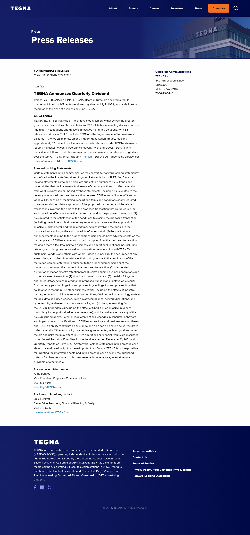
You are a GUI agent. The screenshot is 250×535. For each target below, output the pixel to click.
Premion (87, 156)
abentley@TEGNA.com (48, 387)
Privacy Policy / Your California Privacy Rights (162, 470)
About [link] (113, 8)
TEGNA (46, 442)
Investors (177, 8)
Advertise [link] (219, 8)
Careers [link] (155, 8)
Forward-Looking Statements (151, 476)
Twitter (50, 487)
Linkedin (43, 487)
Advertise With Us (144, 451)
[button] (235, 8)
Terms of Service (143, 463)
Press (198, 8)
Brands (133, 8)
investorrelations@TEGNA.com (52, 412)
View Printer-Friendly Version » (52, 74)
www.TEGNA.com (71, 161)
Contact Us (140, 457)
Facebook (36, 487)
